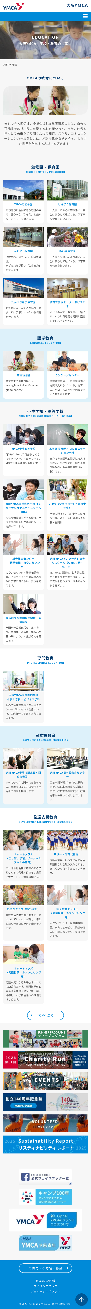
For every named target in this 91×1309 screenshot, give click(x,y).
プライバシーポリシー (45, 1292)
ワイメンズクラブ (45, 1286)
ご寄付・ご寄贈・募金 (45, 1268)
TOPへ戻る (45, 1015)
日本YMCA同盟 (45, 1281)
